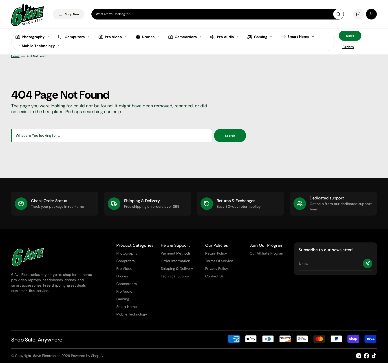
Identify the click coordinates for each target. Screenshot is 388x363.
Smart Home (126, 306)
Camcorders (126, 283)
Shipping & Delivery (177, 268)
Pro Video (124, 268)
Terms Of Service (219, 261)
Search (230, 136)
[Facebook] (366, 356)
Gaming (122, 299)
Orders (348, 47)
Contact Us (214, 276)
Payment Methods (176, 253)
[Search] (338, 14)
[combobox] (217, 14)
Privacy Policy (216, 268)
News (350, 36)
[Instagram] (359, 356)
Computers (125, 261)
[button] (371, 14)
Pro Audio (124, 291)
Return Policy (216, 253)
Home (15, 56)
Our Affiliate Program (267, 253)
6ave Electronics (46, 355)
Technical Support (176, 276)
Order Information (175, 261)
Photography (126, 253)
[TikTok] (374, 356)
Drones (122, 276)
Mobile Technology (131, 314)
